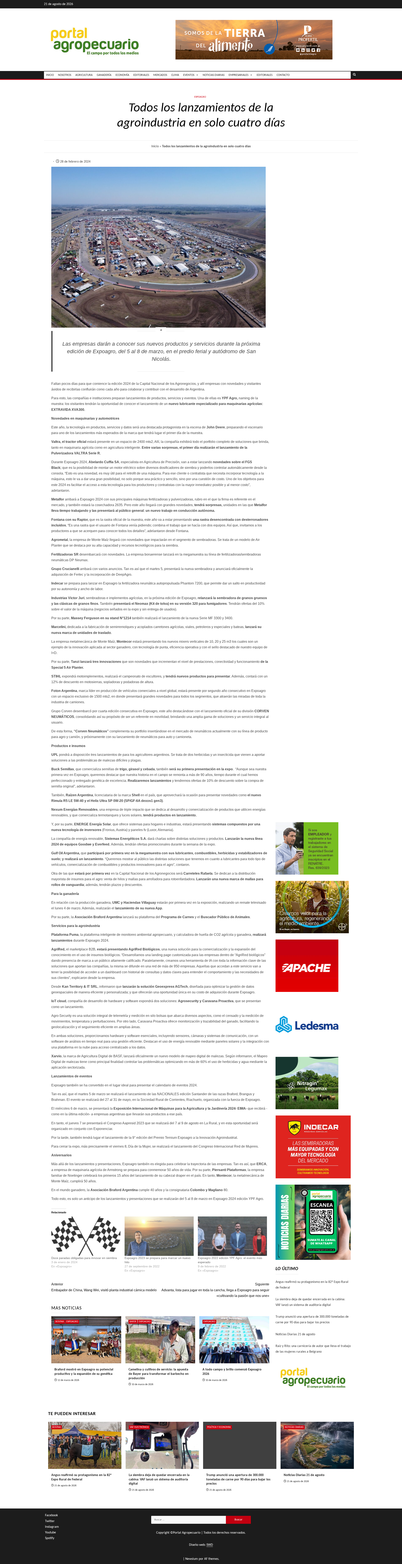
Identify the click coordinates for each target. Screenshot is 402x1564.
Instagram (52, 1527)
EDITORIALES (141, 75)
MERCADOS (160, 75)
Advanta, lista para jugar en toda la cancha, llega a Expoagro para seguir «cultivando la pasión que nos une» (215, 1289)
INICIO (50, 75)
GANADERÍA (104, 75)
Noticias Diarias (294, 1427)
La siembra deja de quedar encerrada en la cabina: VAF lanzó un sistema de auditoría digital (159, 1480)
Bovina (59, 1321)
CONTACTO (283, 75)
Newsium (191, 1559)
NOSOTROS (64, 75)
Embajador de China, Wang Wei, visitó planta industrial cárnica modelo (104, 1287)
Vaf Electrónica (139, 1427)
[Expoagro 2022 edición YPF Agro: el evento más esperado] (232, 1236)
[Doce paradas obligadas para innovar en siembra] (85, 1236)
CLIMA (175, 75)
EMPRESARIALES (238, 75)
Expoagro (200, 97)
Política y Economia (219, 1427)
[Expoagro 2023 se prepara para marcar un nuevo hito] (159, 1236)
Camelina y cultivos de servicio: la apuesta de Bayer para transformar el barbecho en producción (159, 1374)
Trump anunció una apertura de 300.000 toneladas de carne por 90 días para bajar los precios (238, 1480)
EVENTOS (188, 75)
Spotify (49, 1538)
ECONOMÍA (122, 75)
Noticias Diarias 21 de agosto (295, 1334)
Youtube (50, 1532)
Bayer (133, 1321)
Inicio (155, 146)
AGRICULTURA (84, 75)
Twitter (50, 1521)
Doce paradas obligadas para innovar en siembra (84, 1258)
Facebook (51, 1515)
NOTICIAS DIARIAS (213, 75)
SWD (209, 1545)
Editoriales (264, 75)
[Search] (354, 75)
